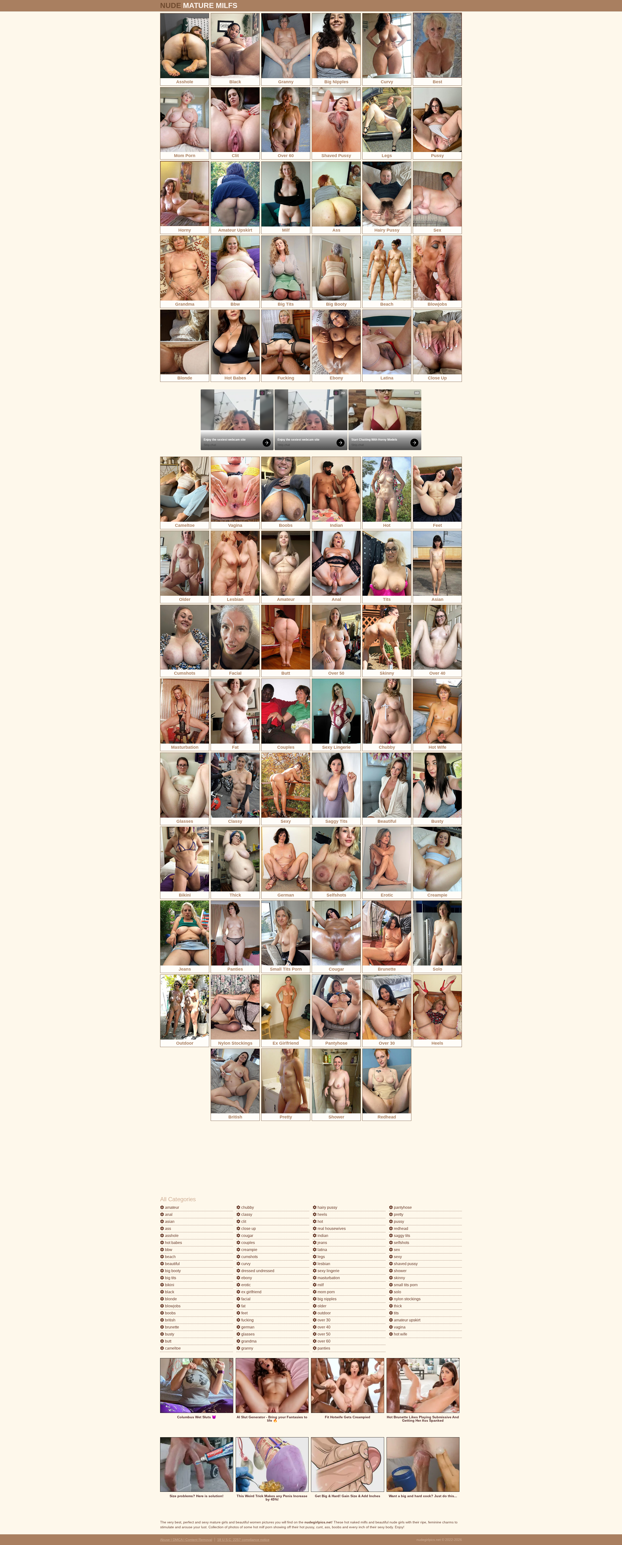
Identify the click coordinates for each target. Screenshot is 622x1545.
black (169, 1292)
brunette (171, 1327)
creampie (248, 1250)
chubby (247, 1207)
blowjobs (172, 1306)
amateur (171, 1207)
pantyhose (402, 1207)
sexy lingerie (328, 1271)
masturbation (328, 1278)
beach (170, 1257)
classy (246, 1214)
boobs (170, 1313)
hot (320, 1221)
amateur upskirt (406, 1320)
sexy (397, 1257)
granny (246, 1348)
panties (323, 1348)
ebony (246, 1278)
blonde (170, 1299)
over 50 (323, 1334)
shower (399, 1271)
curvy (245, 1264)
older (321, 1306)
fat (242, 1306)
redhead (400, 1228)
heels (322, 1214)
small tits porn (405, 1285)
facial (245, 1299)
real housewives (331, 1228)
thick (397, 1306)
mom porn (326, 1292)
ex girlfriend (250, 1292)
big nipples (327, 1299)
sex (396, 1250)
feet (244, 1313)
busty (169, 1334)
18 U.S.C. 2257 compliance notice (243, 1540)
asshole (171, 1236)
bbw (168, 1250)
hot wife (400, 1334)
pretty (398, 1214)
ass (167, 1228)
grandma (248, 1341)
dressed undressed (257, 1271)
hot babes (173, 1243)
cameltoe (172, 1348)
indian (322, 1236)
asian (169, 1221)
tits (396, 1313)
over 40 (323, 1327)
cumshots (249, 1257)
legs (321, 1257)
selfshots (401, 1243)
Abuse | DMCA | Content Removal (186, 1540)
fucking (247, 1320)
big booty (172, 1271)
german (247, 1327)
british (169, 1320)
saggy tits (401, 1236)
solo (397, 1292)
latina (322, 1250)
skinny (399, 1278)
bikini (169, 1285)
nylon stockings (407, 1299)
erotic (245, 1285)
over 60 (323, 1341)
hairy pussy (327, 1207)
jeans (322, 1243)
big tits (170, 1278)
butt (167, 1341)
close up (248, 1228)
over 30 (323, 1320)
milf (320, 1285)
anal (168, 1214)
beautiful (172, 1264)
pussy (398, 1221)
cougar (246, 1236)
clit (243, 1221)
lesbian (323, 1264)
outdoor (324, 1313)
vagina (399, 1327)
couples (247, 1243)
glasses (247, 1334)
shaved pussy (405, 1264)
